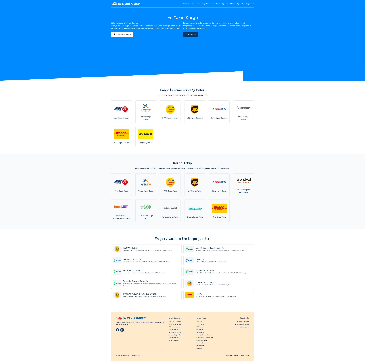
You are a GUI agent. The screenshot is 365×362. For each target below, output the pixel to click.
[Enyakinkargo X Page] (122, 330)
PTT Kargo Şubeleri (175, 327)
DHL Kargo (199, 348)
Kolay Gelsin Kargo (202, 340)
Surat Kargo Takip (233, 4)
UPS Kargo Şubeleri (174, 330)
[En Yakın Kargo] (125, 3)
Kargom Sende (200, 346)
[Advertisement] (182, 51)
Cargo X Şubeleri (174, 340)
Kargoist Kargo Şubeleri (176, 335)
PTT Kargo (199, 327)
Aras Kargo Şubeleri (175, 322)
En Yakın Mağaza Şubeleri (241, 327)
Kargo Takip (192, 34)
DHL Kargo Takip (218, 4)
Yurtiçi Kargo (200, 324)
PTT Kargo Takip (248, 4)
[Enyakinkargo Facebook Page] (117, 330)
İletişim (247, 356)
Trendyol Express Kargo (203, 335)
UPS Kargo (199, 330)
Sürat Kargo (200, 332)
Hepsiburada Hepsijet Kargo (204, 338)
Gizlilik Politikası (239, 356)
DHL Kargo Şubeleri (174, 338)
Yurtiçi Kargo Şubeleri (175, 324)
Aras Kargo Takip (188, 4)
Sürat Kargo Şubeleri (175, 332)
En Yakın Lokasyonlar (243, 322)
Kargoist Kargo (200, 343)
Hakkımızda (229, 356)
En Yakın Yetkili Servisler (242, 324)
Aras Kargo (199, 322)
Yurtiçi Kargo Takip (203, 4)
